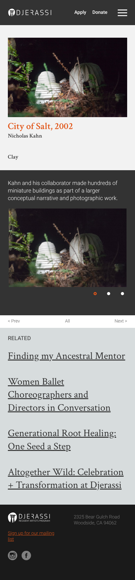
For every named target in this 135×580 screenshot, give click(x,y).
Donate (99, 12)
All (67, 321)
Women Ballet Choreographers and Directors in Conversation (59, 395)
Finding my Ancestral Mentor (66, 356)
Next (119, 321)
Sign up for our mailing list (31, 536)
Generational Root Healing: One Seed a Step (62, 440)
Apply (80, 12)
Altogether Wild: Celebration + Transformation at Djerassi (66, 479)
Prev (15, 321)
